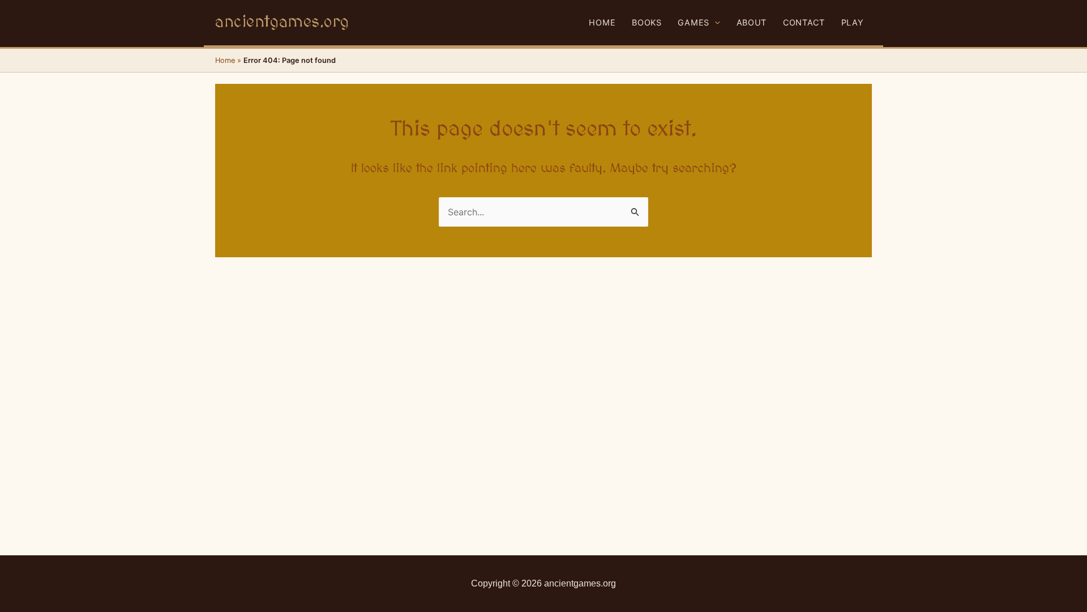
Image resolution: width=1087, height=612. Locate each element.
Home (602, 22)
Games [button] (693, 22)
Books (647, 22)
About (752, 22)
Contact (804, 22)
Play (852, 22)
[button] (714, 22)
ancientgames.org (282, 22)
